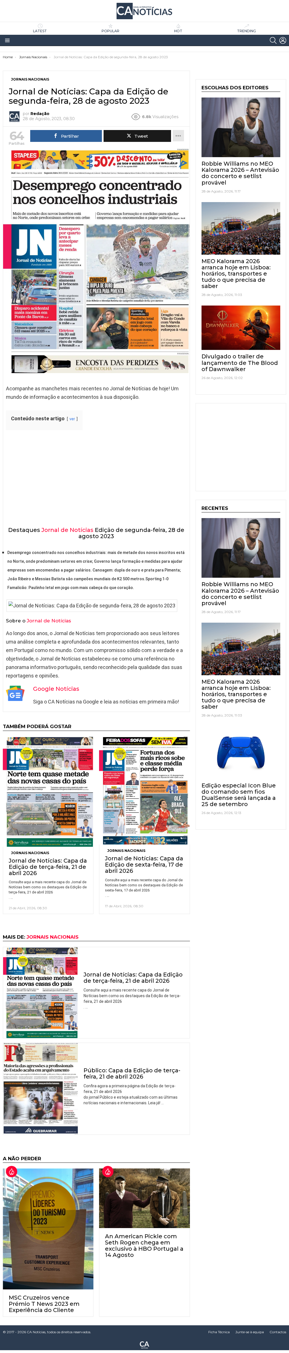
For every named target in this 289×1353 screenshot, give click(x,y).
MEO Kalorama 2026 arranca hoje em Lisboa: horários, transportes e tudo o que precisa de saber (236, 273)
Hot (178, 31)
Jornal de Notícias (67, 530)
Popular (110, 31)
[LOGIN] (282, 40)
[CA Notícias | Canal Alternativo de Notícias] (144, 1344)
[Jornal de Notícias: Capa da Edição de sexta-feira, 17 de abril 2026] (144, 791)
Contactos (278, 1332)
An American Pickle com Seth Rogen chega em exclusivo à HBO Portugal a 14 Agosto (144, 1245)
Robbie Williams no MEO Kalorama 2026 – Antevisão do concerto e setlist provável (240, 173)
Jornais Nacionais (30, 853)
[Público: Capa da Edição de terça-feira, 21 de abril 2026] (40, 1089)
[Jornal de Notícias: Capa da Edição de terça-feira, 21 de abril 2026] (48, 792)
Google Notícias (56, 688)
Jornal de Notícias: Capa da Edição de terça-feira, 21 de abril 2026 (48, 866)
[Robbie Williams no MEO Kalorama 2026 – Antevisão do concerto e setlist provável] (241, 127)
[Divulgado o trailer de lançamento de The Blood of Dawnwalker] (241, 328)
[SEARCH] (273, 40)
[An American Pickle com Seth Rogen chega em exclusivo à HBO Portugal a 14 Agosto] (144, 1198)
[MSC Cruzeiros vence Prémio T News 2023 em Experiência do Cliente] (48, 1228)
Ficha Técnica (219, 1332)
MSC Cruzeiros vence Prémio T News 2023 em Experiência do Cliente (44, 1303)
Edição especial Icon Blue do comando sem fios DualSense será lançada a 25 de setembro (239, 795)
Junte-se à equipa (249, 1332)
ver (72, 419)
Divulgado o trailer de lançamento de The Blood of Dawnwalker (240, 362)
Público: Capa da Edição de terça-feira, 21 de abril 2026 (132, 1073)
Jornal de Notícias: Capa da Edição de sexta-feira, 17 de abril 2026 (144, 864)
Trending (246, 31)
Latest (40, 31)
